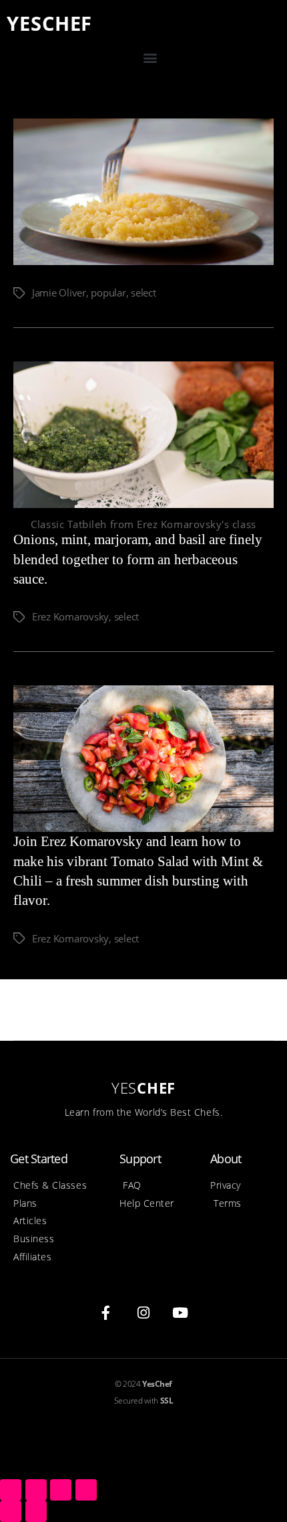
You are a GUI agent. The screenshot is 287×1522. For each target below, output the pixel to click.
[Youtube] (181, 1312)
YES (49, 23)
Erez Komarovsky (70, 616)
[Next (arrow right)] (36, 1511)
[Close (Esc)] (10, 1490)
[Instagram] (143, 1312)
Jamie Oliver (59, 292)
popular (108, 292)
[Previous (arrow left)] (10, 1511)
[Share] (36, 1490)
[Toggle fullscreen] (60, 1490)
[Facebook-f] (106, 1312)
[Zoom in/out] (86, 1490)
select (143, 292)
